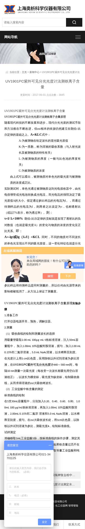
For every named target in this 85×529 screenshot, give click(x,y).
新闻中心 (34, 72)
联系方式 (74, 524)
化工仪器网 (61, 505)
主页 (24, 72)
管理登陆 (73, 505)
